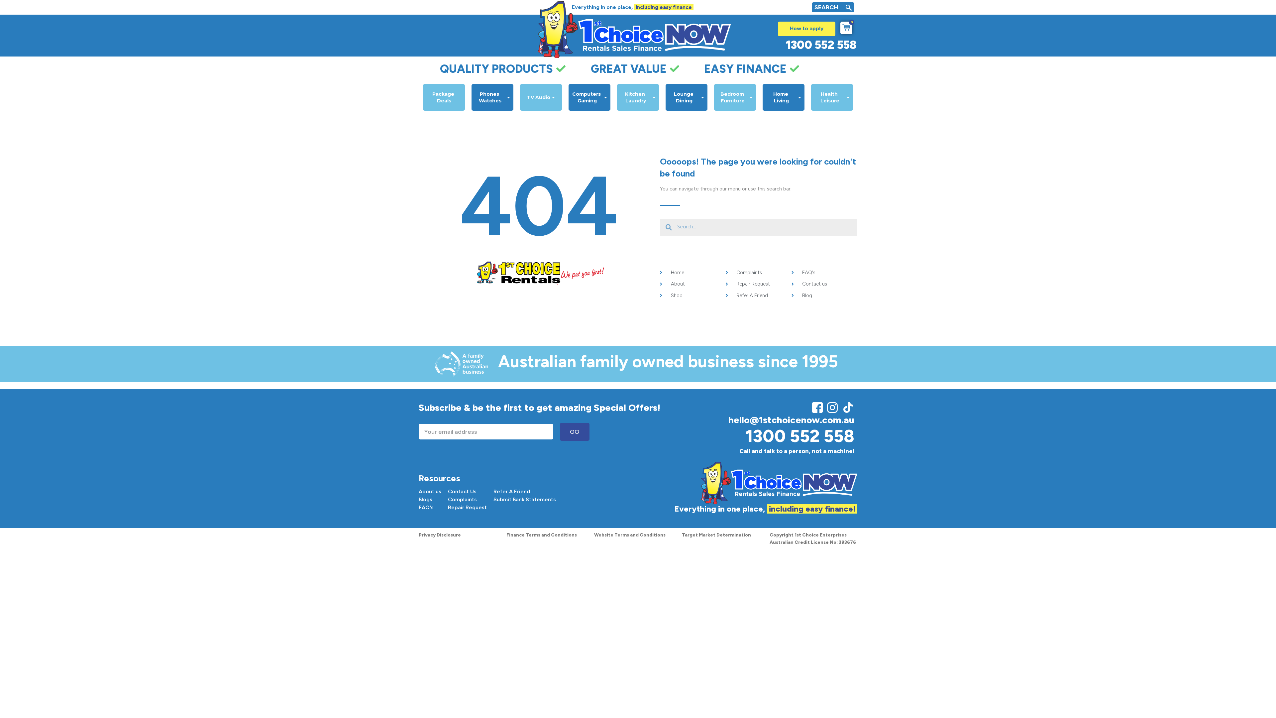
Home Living (781, 97)
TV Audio (538, 97)
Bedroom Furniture (732, 97)
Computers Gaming (587, 97)
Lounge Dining (684, 97)
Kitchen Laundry (635, 97)
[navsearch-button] (849, 8)
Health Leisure (829, 97)
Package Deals (444, 97)
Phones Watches (490, 97)
